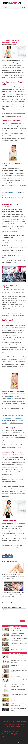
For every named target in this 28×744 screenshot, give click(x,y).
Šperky (22, 729)
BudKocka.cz (11, 742)
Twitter (10, 556)
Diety (3, 726)
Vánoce (18, 726)
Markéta (9, 44)
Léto (21, 731)
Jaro (17, 731)
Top (3, 736)
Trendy (10, 724)
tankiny (21, 420)
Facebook (5, 556)
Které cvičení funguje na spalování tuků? (13, 592)
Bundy (17, 734)
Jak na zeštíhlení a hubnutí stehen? (11, 574)
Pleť (18, 724)
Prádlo (18, 721)
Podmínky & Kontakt (19, 742)
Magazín (5, 7)
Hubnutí (3, 44)
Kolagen (22, 734)
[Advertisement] (14, 24)
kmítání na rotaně (15, 298)
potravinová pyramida (12, 335)
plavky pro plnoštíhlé (17, 415)
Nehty (7, 729)
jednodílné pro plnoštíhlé (8, 418)
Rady (21, 724)
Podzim (4, 734)
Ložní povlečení (6, 731)
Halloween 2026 (6, 721)
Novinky (17, 729)
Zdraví (6, 44)
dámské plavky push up (16, 423)
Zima (8, 734)
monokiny (4, 423)
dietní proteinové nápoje (17, 113)
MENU (24, 8)
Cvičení (8, 726)
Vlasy (14, 724)
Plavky (13, 726)
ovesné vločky (10, 398)
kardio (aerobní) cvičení (13, 192)
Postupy (12, 729)
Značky (14, 721)
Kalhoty (13, 734)
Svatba (13, 731)
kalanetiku (14, 313)
